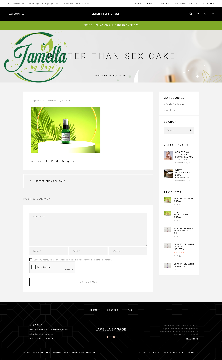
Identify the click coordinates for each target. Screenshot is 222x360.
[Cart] (213, 14)
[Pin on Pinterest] (57, 161)
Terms (164, 352)
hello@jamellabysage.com (45, 3)
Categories (17, 14)
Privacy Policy (147, 352)
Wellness (171, 110)
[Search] (191, 13)
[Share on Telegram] (67, 161)
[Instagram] (114, 337)
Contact (209, 3)
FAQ (130, 310)
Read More (192, 339)
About (151, 3)
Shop (164, 3)
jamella (37, 100)
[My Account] (198, 13)
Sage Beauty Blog (186, 3)
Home (138, 3)
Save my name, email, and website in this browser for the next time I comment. (73, 260)
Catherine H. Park (87, 352)
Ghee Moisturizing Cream (182, 214)
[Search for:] (175, 130)
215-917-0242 (17, 3)
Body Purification (175, 104)
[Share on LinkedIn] (73, 161)
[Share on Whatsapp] (62, 161)
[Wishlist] (205, 14)
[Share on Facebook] (46, 161)
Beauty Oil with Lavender (184, 265)
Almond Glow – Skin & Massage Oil (183, 230)
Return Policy (190, 352)
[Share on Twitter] (52, 161)
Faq (175, 352)
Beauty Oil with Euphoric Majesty (184, 246)
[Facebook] (108, 337)
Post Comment (88, 282)
